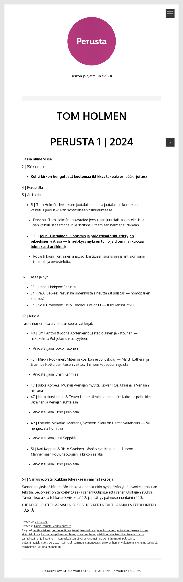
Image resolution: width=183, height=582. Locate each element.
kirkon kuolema (86, 534)
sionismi (140, 542)
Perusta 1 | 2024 (91, 141)
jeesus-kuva (87, 530)
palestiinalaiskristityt (34, 542)
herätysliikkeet (41, 530)
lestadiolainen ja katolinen (38, 538)
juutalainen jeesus (127, 530)
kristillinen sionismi (108, 534)
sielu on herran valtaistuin (118, 542)
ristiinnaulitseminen (72, 542)
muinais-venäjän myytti (106, 538)
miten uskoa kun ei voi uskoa (73, 538)
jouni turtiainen (105, 530)
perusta (53, 542)
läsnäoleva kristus (132, 534)
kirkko (144, 530)
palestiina (128, 538)
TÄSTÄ (28, 510)
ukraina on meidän (49, 546)
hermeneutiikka (61, 530)
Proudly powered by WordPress (66, 571)
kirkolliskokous (31, 534)
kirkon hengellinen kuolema (58, 534)
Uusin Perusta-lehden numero (52, 526)
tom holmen (29, 546)
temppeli (152, 542)
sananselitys (93, 542)
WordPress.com (128, 571)
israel (75, 530)
